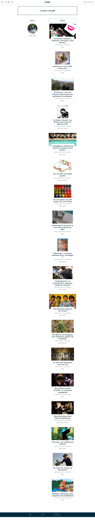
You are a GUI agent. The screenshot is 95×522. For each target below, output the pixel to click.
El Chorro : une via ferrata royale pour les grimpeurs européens (62, 94)
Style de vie (62, 100)
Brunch (59, 128)
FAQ (42, 515)
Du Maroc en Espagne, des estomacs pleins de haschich (62, 337)
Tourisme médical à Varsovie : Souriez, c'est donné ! (62, 41)
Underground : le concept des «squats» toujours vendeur (63, 283)
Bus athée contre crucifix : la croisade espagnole (62, 390)
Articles (62, 21)
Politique (66, 128)
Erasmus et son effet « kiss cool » (62, 68)
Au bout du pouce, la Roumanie (62, 469)
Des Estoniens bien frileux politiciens (62, 417)
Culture (62, 128)
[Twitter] (88, 2)
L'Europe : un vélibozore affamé (62, 443)
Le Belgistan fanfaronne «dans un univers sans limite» (62, 148)
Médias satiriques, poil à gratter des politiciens (63, 495)
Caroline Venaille (67, 44)
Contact (30, 515)
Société (62, 72)
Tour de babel (60, 180)
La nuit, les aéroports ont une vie (62, 364)
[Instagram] (89, 2)
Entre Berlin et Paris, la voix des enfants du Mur (62, 228)
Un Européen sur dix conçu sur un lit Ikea (62, 201)
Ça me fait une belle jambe (62, 175)
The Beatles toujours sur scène (62, 310)
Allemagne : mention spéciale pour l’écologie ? (62, 255)
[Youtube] (91, 2)
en (5, 2)
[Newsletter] (92, 2)
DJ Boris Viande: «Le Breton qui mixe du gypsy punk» (62, 122)
